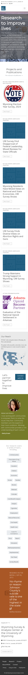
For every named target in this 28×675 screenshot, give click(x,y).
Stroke (10, 480)
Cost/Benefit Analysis (14, 499)
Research (11, 661)
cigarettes (14, 508)
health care (14, 527)
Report (17, 81)
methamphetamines (14, 548)
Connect (15, 664)
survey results (14, 562)
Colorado (14, 494)
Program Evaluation (13, 293)
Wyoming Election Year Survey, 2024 (12, 105)
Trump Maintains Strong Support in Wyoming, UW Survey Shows (14, 277)
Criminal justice (14, 455)
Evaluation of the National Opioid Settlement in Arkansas (11, 316)
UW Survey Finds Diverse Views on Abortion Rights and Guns (13, 235)
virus (10, 538)
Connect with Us (20, 377)
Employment (22, 667)
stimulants (14, 543)
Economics (14, 475)
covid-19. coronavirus (14, 533)
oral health (14, 522)
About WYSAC (6, 664)
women (14, 485)
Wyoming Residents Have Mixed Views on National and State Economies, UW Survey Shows (13, 191)
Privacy (4, 667)
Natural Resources (14, 518)
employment (14, 513)
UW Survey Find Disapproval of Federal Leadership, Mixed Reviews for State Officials (13, 146)
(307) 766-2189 (5, 1)
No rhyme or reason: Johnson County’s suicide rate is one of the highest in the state (16, 593)
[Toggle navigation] (24, 8)
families (17, 480)
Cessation (14, 466)
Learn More (7, 56)
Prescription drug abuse (14, 460)
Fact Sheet (14, 557)
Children (14, 471)
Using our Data (12, 667)
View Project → (7, 111)
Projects (19, 661)
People (4, 661)
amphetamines (14, 552)
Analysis (14, 503)
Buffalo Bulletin (15, 612)
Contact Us (5, 3)
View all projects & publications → (14, 75)
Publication (11, 81)
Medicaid (14, 489)
